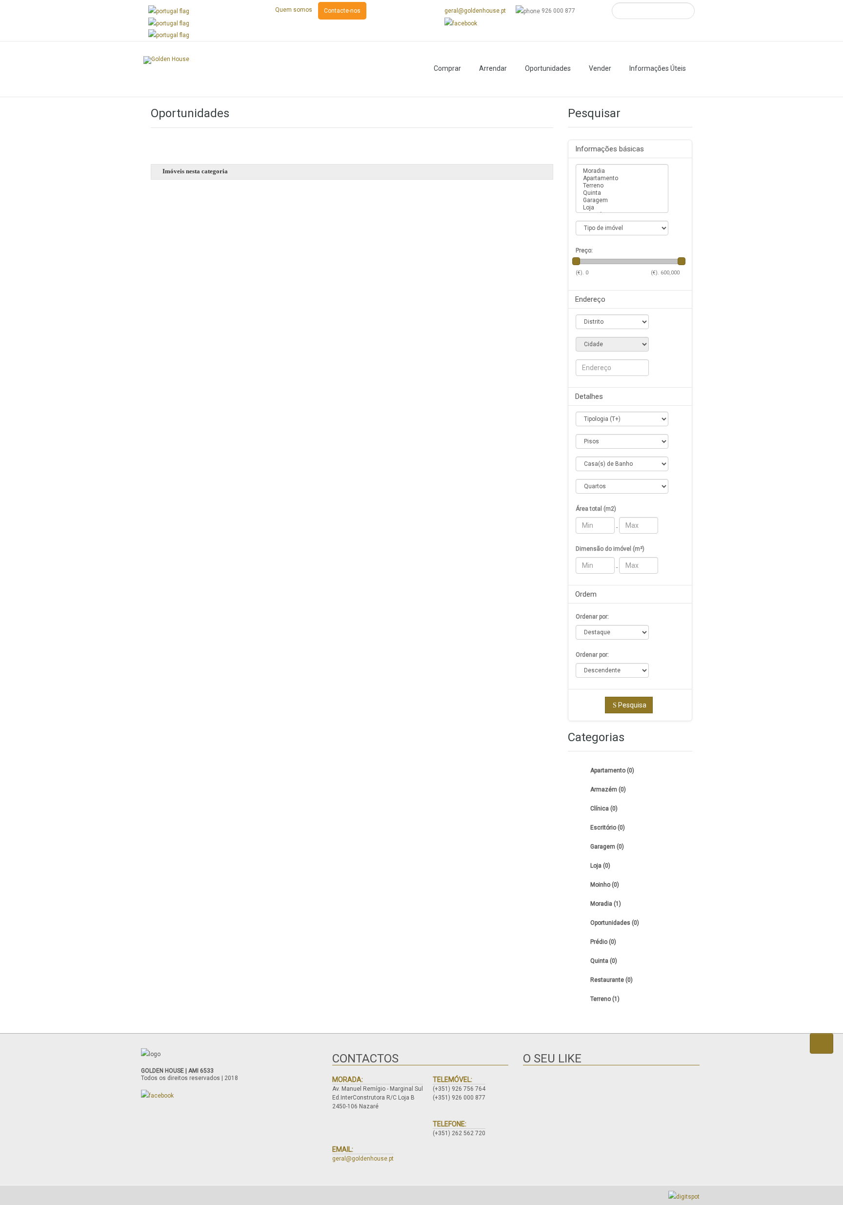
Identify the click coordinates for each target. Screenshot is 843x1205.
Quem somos (293, 9)
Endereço (590, 299)
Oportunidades (548, 68)
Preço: (584, 250)
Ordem (586, 594)
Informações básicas (609, 149)
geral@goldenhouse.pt (475, 10)
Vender (600, 68)
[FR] (168, 35)
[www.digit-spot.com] (684, 1196)
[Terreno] (622, 185)
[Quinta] (622, 193)
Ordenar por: (592, 616)
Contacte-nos (342, 10)
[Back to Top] (821, 1043)
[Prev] (26, 109)
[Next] (816, 109)
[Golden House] (166, 60)
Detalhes (589, 396)
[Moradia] (622, 171)
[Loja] (622, 207)
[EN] (168, 23)
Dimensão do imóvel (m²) (610, 548)
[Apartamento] (622, 178)
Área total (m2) (596, 508)
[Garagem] (622, 200)
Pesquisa (632, 705)
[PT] (168, 10)
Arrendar (493, 68)
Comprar (447, 68)
